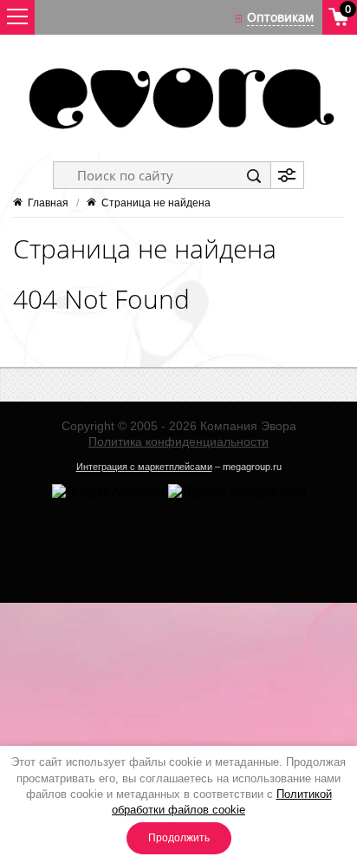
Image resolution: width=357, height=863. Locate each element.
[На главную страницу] (178, 98)
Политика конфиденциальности (178, 441)
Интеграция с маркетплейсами (144, 466)
